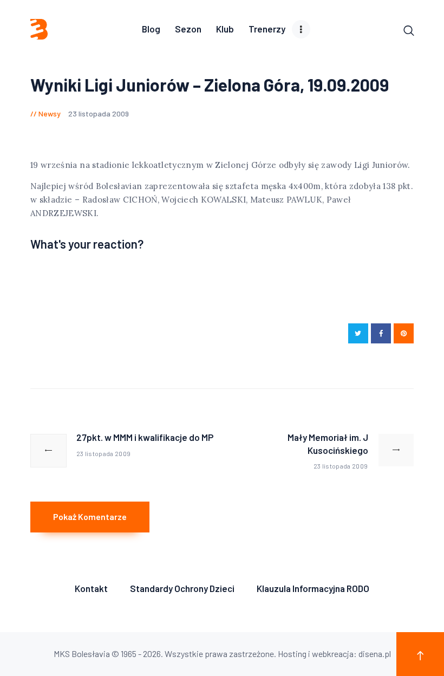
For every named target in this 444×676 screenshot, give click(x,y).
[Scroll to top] (420, 654)
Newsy (49, 113)
